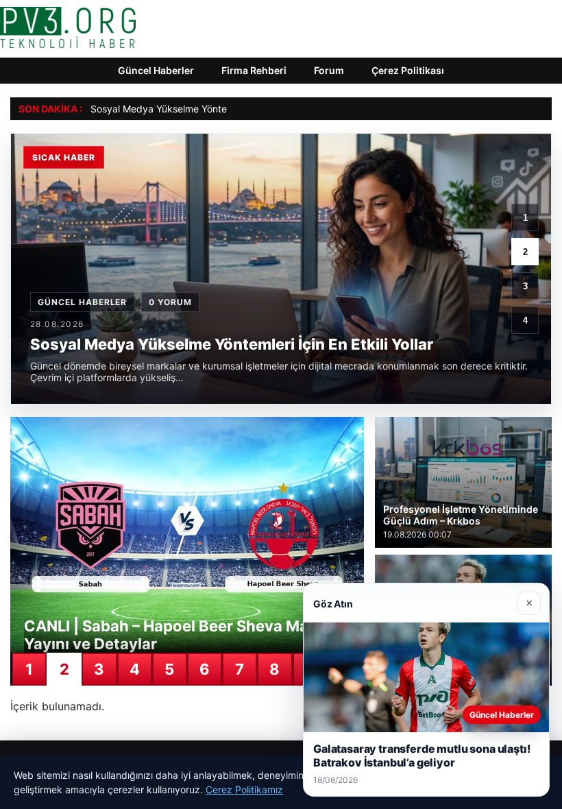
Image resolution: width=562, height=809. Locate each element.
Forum (329, 70)
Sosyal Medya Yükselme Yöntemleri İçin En (185, 108)
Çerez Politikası (407, 70)
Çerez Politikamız (244, 789)
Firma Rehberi (253, 70)
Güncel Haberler (156, 70)
